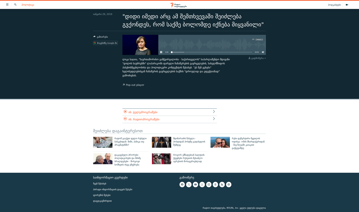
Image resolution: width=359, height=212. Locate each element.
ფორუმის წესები (102, 195)
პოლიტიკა (27, 5)
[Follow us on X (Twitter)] (188, 184)
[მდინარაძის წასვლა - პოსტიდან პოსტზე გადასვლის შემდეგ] (161, 142)
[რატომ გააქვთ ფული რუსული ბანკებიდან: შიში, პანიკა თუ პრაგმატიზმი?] (102, 142)
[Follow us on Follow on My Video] (202, 184)
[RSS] (222, 184)
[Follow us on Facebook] (182, 184)
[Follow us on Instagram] (208, 184)
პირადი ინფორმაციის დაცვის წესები (112, 189)
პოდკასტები (334, 5)
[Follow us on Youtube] (195, 184)
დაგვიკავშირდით (102, 201)
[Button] (100, 37)
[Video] (347, 5)
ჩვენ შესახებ (99, 183)
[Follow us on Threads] (215, 184)
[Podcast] (228, 184)
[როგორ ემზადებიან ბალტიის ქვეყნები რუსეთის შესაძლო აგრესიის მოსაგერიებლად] (161, 158)
